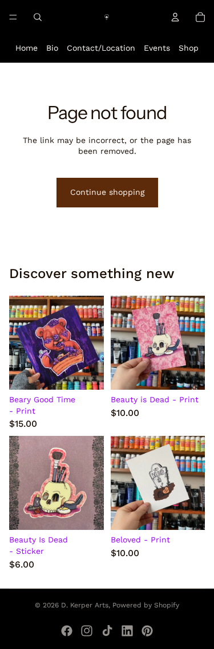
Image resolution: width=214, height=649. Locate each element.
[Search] (37, 17)
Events (157, 47)
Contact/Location (101, 47)
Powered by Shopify (145, 605)
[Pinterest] (147, 631)
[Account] (175, 17)
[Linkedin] (127, 631)
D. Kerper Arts (84, 605)
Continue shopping (107, 192)
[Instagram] (87, 631)
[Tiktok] (107, 631)
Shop (189, 47)
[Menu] (13, 17)
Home (26, 47)
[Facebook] (67, 631)
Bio (52, 47)
